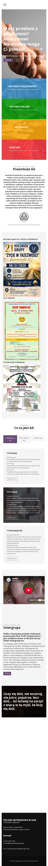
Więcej (7, 673)
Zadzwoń (8, 60)
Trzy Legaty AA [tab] (24, 439)
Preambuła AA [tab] (10, 439)
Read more (12, 479)
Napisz (18, 60)
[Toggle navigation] (5, 5)
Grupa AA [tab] (38, 438)
